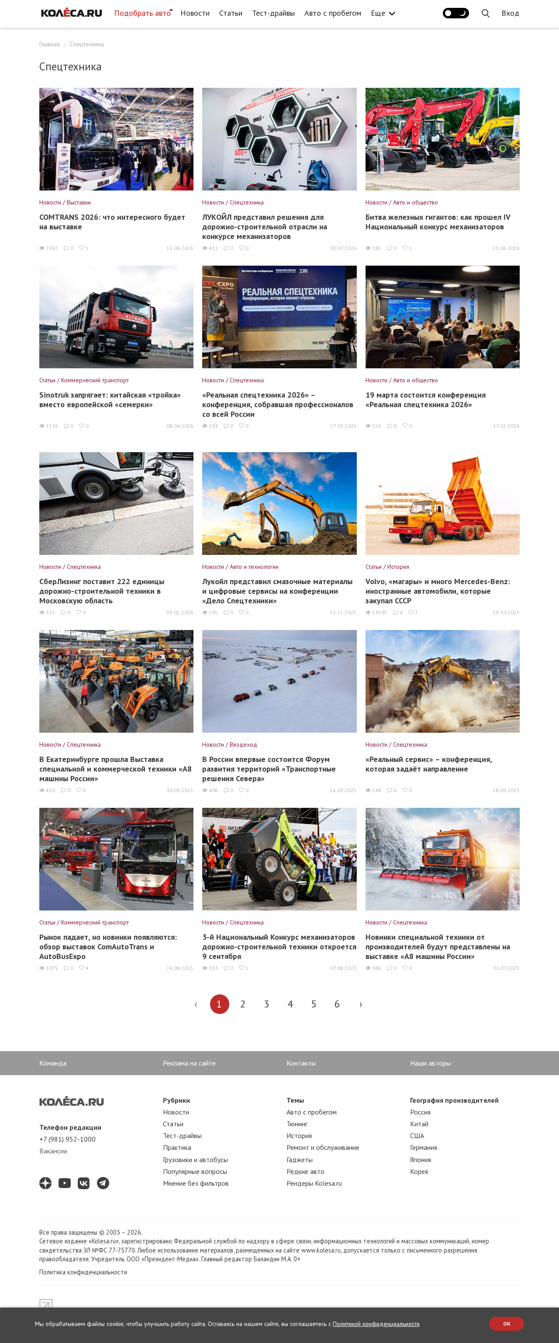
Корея (419, 1171)
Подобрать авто (142, 13)
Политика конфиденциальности (83, 1272)
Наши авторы (430, 1063)
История (299, 1135)
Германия (423, 1147)
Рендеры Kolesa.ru (314, 1183)
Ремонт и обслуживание (322, 1147)
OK (507, 1323)
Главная (49, 44)
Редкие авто (305, 1171)
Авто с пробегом (332, 13)
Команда (52, 1063)
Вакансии (53, 1150)
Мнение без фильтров (196, 1183)
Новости (195, 13)
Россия (420, 1112)
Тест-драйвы (273, 13)
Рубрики (176, 1100)
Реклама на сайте (189, 1063)
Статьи (230, 13)
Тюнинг (296, 1123)
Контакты (301, 1063)
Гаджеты (299, 1159)
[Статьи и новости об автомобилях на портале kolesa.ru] (71, 12)
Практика (177, 1147)
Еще (378, 13)
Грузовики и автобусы (195, 1159)
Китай (419, 1123)
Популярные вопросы (195, 1171)
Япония (420, 1159)
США (417, 1135)
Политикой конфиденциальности (376, 1324)
